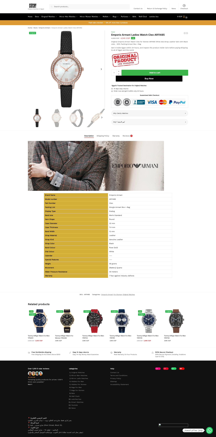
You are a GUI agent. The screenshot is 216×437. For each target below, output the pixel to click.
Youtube (74, 405)
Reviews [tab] (127, 136)
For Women (118, 294)
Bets (73, 393)
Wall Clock (75, 396)
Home (30, 28)
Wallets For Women (79, 384)
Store (35, 28)
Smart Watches (77, 402)
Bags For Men (76, 387)
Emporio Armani (44, 28)
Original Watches (129, 294)
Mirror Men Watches (79, 375)
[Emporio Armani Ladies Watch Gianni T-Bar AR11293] (185, 33)
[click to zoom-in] (66, 69)
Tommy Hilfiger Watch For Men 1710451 (39, 337)
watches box (76, 399)
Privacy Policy (115, 378)
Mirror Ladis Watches (79, 378)
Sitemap (113, 381)
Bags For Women (77, 390)
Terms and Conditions (118, 375)
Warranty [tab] (116, 136)
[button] (182, 16)
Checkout (184, 8)
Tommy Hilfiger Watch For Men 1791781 (120, 337)
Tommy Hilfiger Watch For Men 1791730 (175, 337)
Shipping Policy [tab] (103, 136)
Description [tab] (89, 136)
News (174, 8)
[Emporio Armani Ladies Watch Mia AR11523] (187, 33)
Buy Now (149, 78)
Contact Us (138, 8)
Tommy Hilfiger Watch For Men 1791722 (93, 337)
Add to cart (154, 72)
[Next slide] (101, 69)
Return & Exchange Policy (157, 8)
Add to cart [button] (40, 345)
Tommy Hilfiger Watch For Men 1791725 (148, 337)
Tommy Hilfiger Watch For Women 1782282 (64, 337)
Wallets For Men (77, 381)
